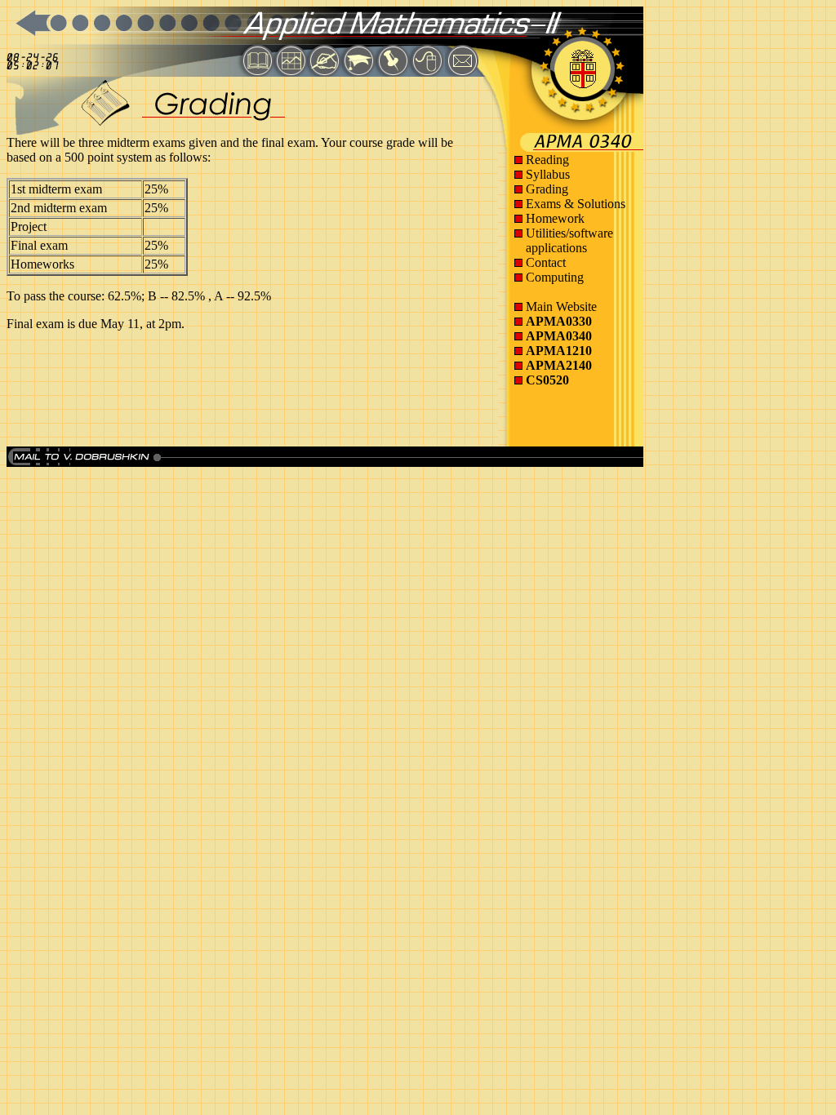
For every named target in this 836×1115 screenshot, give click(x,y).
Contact (546, 262)
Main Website (561, 306)
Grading (547, 189)
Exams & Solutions (575, 204)
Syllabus (548, 174)
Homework (555, 218)
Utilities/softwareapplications (569, 240)
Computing (555, 277)
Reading (547, 160)
